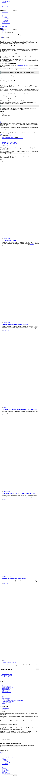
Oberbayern (6, 41)
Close (1, 753)
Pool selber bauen (5, 697)
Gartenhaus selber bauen (6, 689)
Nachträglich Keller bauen (6, 695)
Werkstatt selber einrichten (6, 702)
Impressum (4, 709)
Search (15, 10)
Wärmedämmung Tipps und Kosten (8, 701)
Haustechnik (4, 2)
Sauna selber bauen (5, 699)
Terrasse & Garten (5, 16)
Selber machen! (4, 5)
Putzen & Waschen (5, 770)
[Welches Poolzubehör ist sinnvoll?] (20, 621)
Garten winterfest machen (6, 688)
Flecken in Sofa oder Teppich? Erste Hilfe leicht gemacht (14, 578)
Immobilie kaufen (9, 756)
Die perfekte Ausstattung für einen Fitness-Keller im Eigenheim (12, 138)
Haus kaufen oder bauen (6, 690)
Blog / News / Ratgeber (6, 6)
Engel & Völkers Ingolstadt (22, 65)
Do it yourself (4, 3)
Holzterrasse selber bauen (6, 692)
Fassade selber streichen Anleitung (7, 687)
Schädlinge (8, 19)
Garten (5, 17)
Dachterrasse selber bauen (6, 686)
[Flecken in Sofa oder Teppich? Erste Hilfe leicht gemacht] (20, 537)
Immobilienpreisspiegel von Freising (9, 99)
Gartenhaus (6, 20)
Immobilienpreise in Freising (6, 676)
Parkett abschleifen (5, 696)
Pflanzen (7, 18)
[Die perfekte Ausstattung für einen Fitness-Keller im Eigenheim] (20, 283)
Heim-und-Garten (5, 12)
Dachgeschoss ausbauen (6, 685)
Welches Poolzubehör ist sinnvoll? (9, 662)
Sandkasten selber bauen (6, 698)
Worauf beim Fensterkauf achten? (7, 704)
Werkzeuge (4, 703)
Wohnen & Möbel (5, 21)
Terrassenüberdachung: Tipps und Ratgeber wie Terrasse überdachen (13, 700)
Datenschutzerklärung (5, 708)
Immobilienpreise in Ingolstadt (7, 674)
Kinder (3, 4)
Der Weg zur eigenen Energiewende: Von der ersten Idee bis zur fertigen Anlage (18, 493)
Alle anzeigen (10, 135)
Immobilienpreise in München (6, 672)
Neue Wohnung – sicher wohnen (7, 137)
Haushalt (3, 15)
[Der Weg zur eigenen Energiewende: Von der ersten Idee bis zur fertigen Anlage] (20, 452)
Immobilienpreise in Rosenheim (7, 675)
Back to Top (2, 752)
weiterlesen (32, 244)
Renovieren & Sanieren (6, 23)
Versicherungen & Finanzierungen (11, 14)
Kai (1, 122)
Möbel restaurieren (5, 694)
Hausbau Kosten (5, 691)
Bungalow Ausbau (5, 683)
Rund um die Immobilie (8, 755)
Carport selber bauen (5, 684)
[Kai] (1, 121)
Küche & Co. (4, 22)
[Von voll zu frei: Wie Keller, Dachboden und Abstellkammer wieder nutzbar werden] (20, 368)
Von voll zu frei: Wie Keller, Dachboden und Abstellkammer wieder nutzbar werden (15, 139)
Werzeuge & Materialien (6, 1)
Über (3, 119)
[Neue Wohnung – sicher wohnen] (20, 199)
